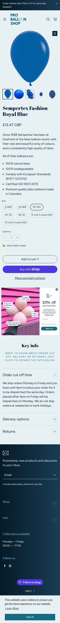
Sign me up (49, 329)
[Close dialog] (57, 289)
